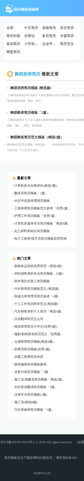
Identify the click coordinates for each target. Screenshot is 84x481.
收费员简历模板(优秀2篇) (32, 349)
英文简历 (67, 28)
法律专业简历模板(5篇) (30, 394)
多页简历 (49, 36)
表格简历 (49, 28)
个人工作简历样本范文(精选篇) (36, 304)
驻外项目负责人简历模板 (32, 281)
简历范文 (67, 44)
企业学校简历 (50, 44)
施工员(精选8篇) (25, 402)
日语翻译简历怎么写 (28, 319)
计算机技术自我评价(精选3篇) (35, 185)
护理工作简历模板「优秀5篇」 (36, 216)
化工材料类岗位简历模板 (32, 231)
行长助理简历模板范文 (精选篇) (36, 288)
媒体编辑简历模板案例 (30, 364)
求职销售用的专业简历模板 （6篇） (39, 273)
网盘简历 (13, 52)
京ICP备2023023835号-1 (17, 442)
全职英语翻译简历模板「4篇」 (36, 387)
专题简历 (67, 36)
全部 (9, 28)
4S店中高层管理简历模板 (32, 200)
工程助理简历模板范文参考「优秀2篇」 (42, 208)
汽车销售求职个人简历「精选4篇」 (39, 311)
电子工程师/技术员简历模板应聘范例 (40, 238)
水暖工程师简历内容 (28, 356)
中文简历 (31, 28)
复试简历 (13, 44)
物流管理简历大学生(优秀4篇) (35, 326)
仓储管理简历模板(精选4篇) (34, 341)
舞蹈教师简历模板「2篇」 (30, 112)
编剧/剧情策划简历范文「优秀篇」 (39, 334)
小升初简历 (32, 44)
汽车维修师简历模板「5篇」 (34, 409)
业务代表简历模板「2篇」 (32, 372)
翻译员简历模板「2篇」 (31, 193)
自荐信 (29, 36)
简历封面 (13, 36)
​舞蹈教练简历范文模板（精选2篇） (37, 137)
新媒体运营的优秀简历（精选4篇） (39, 266)
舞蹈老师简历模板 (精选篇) (30, 88)
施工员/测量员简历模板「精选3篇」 (39, 379)
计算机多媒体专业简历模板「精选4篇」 (42, 223)
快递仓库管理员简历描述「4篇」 (37, 296)
